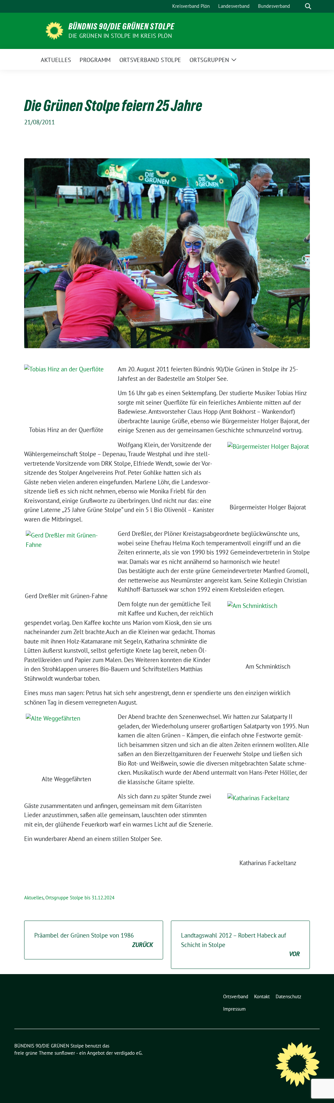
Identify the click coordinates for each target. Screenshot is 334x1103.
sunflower (64, 1053)
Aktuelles (33, 897)
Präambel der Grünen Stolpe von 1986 (93, 940)
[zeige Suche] (308, 6)
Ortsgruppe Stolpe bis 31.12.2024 (79, 897)
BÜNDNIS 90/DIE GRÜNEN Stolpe (121, 26)
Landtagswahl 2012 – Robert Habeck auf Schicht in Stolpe (240, 944)
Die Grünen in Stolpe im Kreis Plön (120, 35)
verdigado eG (128, 1053)
